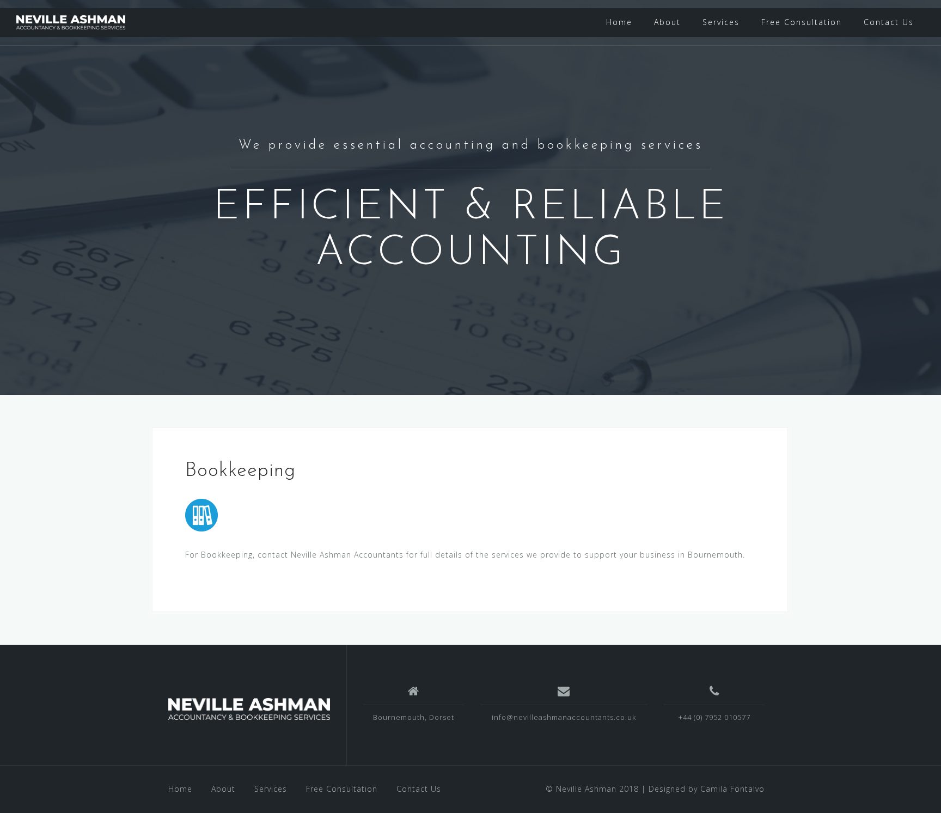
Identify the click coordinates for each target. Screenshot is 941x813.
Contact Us (889, 22)
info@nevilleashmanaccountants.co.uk (564, 717)
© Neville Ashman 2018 (592, 789)
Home (619, 22)
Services (721, 22)
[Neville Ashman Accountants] (249, 709)
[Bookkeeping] (201, 514)
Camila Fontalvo (732, 789)
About (667, 22)
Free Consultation (801, 22)
